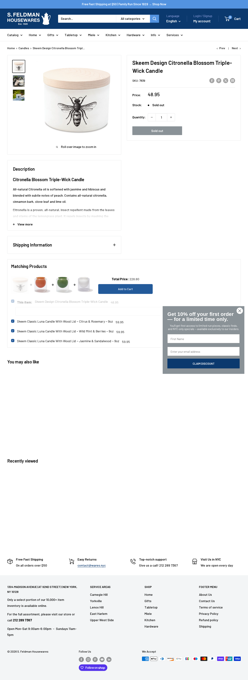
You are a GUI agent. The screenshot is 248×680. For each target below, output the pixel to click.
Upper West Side (102, 620)
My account (202, 21)
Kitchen (111, 35)
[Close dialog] (240, 311)
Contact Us (207, 601)
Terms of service (211, 607)
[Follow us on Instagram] (88, 659)
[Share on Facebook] (211, 80)
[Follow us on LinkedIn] (108, 659)
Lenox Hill (97, 607)
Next (235, 48)
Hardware (134, 35)
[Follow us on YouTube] (102, 659)
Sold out (157, 131)
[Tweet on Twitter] (225, 80)
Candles (24, 48)
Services (172, 35)
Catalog (13, 35)
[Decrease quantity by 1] (152, 117)
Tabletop (71, 35)
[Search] (154, 19)
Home (33, 35)
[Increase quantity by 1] (171, 117)
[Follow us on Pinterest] (95, 659)
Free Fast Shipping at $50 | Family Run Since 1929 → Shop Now (124, 4)
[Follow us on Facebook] (81, 659)
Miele (91, 35)
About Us (205, 594)
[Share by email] (232, 80)
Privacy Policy (208, 614)
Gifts (50, 35)
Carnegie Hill (99, 594)
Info (153, 35)
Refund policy (208, 620)
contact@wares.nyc (92, 565)
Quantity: (139, 117)
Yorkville (96, 601)
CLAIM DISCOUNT (204, 363)
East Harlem (98, 614)
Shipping (205, 626)
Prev (222, 48)
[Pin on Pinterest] (218, 80)
